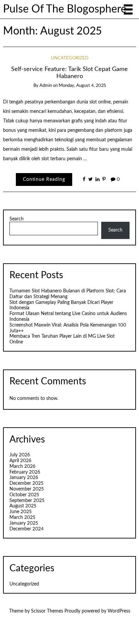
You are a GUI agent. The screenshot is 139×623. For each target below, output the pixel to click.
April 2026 (20, 460)
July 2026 (19, 455)
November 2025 (26, 489)
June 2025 (20, 511)
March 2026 (22, 466)
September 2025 (27, 500)
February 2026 (24, 472)
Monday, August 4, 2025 (82, 85)
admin (45, 85)
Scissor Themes (47, 611)
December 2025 (26, 483)
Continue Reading (44, 179)
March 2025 (22, 517)
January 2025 (23, 523)
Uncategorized (69, 58)
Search (16, 219)
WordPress (119, 611)
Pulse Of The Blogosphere (65, 9)
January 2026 (23, 477)
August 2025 (22, 506)
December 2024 (26, 529)
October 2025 (24, 495)
